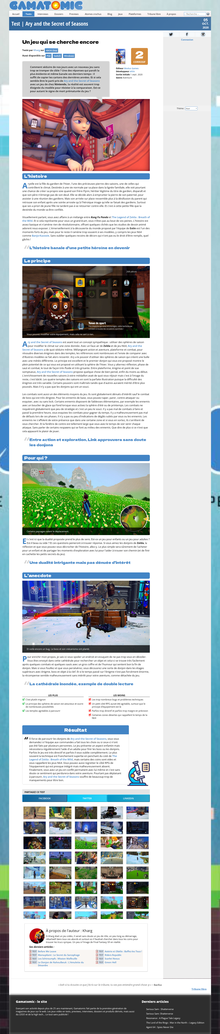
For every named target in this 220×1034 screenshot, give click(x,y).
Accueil (15, 13)
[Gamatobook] (187, 34)
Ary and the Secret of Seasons (82, 81)
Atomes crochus (93, 13)
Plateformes (135, 13)
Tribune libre (153, 13)
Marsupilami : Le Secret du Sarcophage (59, 954)
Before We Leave (47, 951)
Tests (28, 13)
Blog (109, 13)
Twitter (87, 798)
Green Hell (110, 962)
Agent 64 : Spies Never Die (159, 1027)
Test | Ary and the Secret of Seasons (50, 23)
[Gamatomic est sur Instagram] (203, 34)
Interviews (43, 13)
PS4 (48, 55)
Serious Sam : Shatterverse (160, 1009)
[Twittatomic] (171, 34)
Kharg (37, 50)
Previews (74, 13)
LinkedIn (128, 798)
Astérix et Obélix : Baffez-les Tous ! (123, 951)
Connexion (187, 39)
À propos (171, 13)
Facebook (45, 798)
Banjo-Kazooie (40, 235)
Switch (57, 55)
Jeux (120, 13)
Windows (69, 55)
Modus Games (131, 68)
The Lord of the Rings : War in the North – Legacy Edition (175, 1022)
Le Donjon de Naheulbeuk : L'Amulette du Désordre (61, 964)
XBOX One (51, 50)
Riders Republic (113, 954)
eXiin (132, 71)
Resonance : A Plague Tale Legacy (163, 1018)
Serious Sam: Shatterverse (159, 1013)
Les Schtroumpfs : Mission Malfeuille (57, 958)
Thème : (181, 108)
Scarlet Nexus (112, 958)
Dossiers (58, 13)
